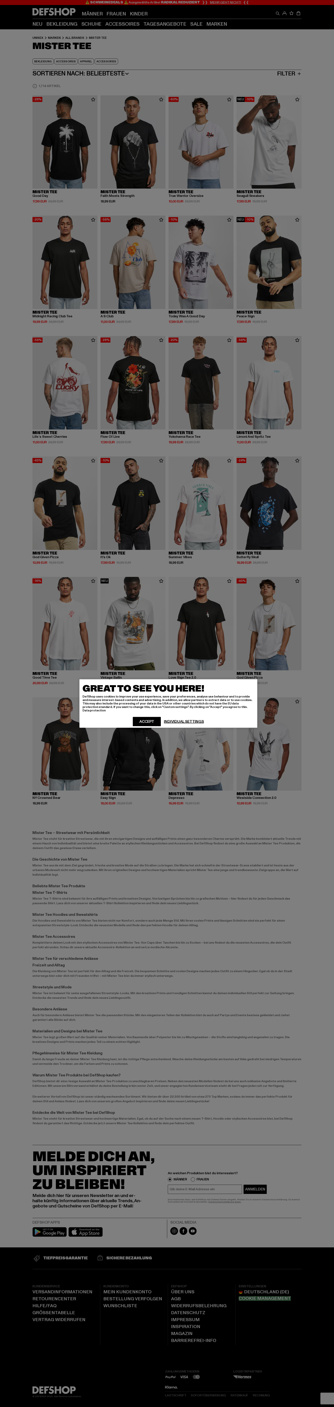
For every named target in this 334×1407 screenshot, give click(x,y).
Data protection (94, 710)
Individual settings (184, 721)
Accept (146, 721)
